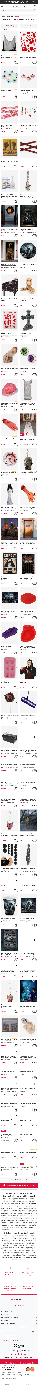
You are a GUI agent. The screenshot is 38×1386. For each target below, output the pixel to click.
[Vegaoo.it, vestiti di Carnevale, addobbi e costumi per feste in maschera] (19, 6)
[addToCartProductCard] (16, 62)
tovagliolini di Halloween (10, 1245)
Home (3, 16)
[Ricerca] (34, 11)
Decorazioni (9, 16)
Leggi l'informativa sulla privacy (9, 1378)
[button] (19, 1324)
